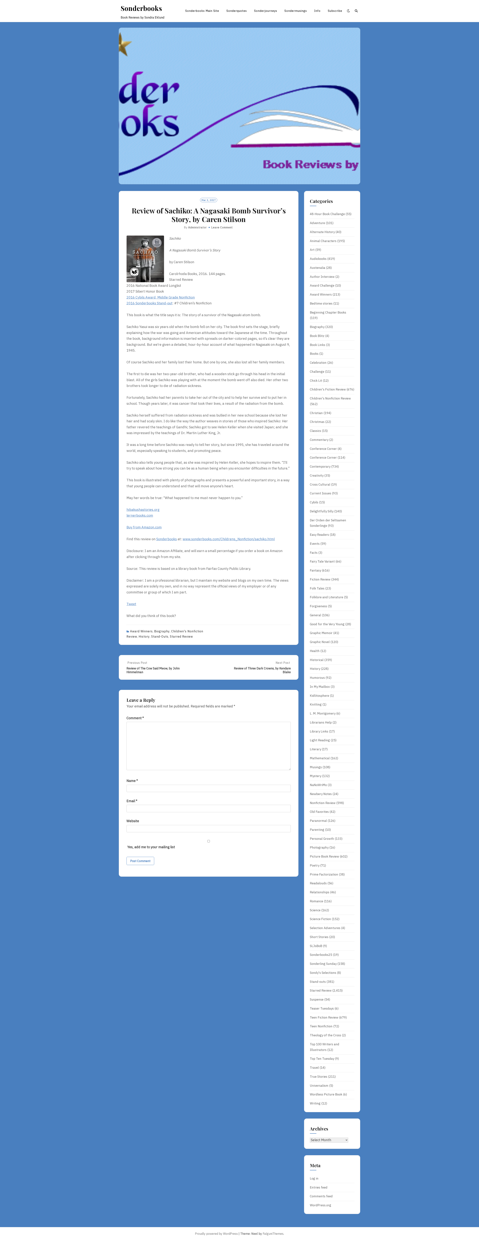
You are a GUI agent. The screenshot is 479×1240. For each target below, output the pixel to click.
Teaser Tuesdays (322, 1008)
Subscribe (335, 11)
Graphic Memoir (321, 633)
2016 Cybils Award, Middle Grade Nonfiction (160, 297)
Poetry (314, 865)
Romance (316, 901)
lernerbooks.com (139, 515)
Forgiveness (318, 606)
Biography (162, 631)
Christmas (317, 422)
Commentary (319, 440)
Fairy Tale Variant (322, 561)
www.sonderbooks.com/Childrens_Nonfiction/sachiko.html (229, 539)
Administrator (197, 227)
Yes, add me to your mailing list (150, 847)
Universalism (319, 1086)
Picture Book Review (324, 856)
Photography (319, 847)
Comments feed (321, 1196)
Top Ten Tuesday (322, 1059)
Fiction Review (320, 579)
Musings (316, 767)
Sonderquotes (236, 11)
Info (317, 11)
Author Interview (322, 277)
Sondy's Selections (323, 973)
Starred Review (181, 636)
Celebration (318, 363)
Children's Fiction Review (328, 389)
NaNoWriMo (318, 785)
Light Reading (320, 740)
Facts (314, 553)
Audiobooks (318, 259)
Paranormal (318, 821)
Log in (314, 1178)
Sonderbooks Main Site (202, 11)
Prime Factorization (324, 874)
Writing (315, 1103)
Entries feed (318, 1187)
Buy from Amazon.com (144, 527)
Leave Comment (222, 227)
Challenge (317, 372)
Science (315, 910)
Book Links (317, 345)
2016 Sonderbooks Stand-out (149, 303)
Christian (316, 413)
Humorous (317, 678)
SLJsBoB (316, 946)
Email (131, 801)
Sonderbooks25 (321, 955)
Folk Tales (317, 588)
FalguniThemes (273, 1234)
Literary (315, 749)
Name (132, 781)
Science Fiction (320, 919)
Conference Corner (323, 449)
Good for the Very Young (327, 624)
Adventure (317, 223)
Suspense (317, 999)
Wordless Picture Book (326, 1094)
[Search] (356, 11)
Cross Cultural (320, 484)
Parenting (317, 830)
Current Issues (320, 493)
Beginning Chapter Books (328, 312)
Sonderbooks (141, 8)
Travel (314, 1068)
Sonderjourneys (265, 11)
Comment (135, 718)
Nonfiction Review (322, 803)
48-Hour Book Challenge (327, 214)
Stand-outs (159, 636)
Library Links (319, 731)
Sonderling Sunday (323, 964)
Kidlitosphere (319, 696)
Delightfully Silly (321, 511)
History (144, 636)
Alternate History (322, 232)
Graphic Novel (320, 642)
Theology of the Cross (325, 1035)
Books (314, 354)
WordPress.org (320, 1205)
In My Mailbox (320, 687)
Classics (315, 431)
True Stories (318, 1077)
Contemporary (320, 466)
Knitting (316, 704)
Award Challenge (322, 285)
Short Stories (319, 937)
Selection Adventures (325, 928)
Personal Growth (322, 839)
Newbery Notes (321, 794)
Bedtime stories (321, 303)
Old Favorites (319, 812)
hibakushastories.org (142, 509)
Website (132, 821)
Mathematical (320, 758)
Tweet (131, 604)
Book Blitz (317, 336)
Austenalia (317, 268)
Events (315, 544)
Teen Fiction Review (324, 1017)
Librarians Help (321, 722)
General (315, 615)
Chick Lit (316, 381)
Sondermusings (295, 11)
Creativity (317, 475)
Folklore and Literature (326, 597)
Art (312, 250)
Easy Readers (319, 535)
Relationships (319, 892)
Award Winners (141, 631)
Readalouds (318, 883)
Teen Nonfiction (321, 1026)
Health (315, 651)
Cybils (314, 502)
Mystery (315, 776)
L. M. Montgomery (322, 713)
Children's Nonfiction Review (330, 398)
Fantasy (315, 570)
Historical (317, 660)
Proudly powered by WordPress (216, 1234)
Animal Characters (323, 241)
